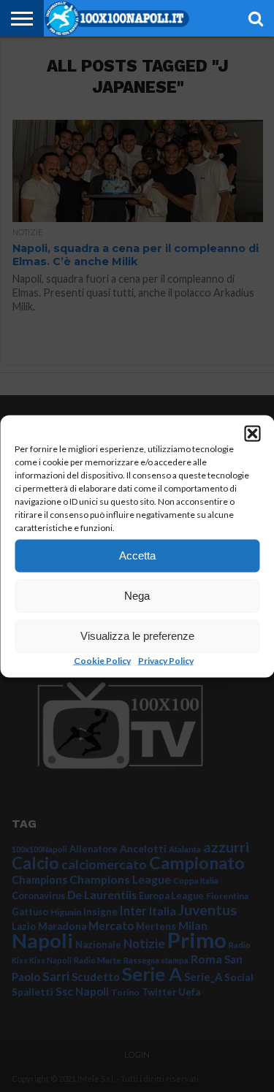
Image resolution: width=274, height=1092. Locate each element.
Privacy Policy (166, 659)
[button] (252, 433)
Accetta (137, 555)
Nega (137, 595)
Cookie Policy (102, 659)
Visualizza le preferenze (137, 636)
